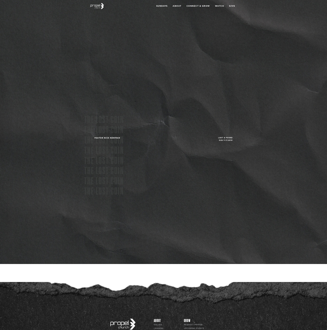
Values (158, 325)
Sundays (162, 6)
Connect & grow (198, 6)
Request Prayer (193, 325)
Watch (219, 6)
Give (232, 6)
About (177, 6)
